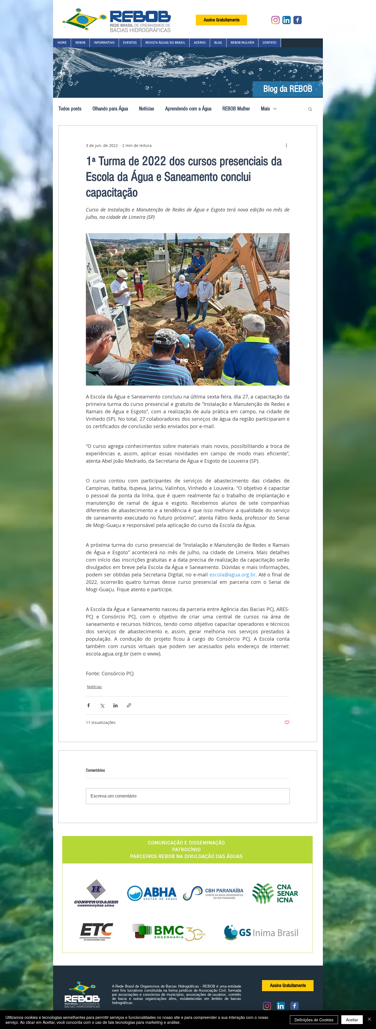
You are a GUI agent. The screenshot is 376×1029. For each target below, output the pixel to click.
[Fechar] (369, 1020)
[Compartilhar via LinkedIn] (115, 705)
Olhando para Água (110, 109)
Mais (265, 109)
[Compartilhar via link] (129, 705)
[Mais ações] (286, 145)
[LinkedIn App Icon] (286, 20)
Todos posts (69, 109)
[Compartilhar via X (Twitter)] (102, 705)
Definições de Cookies (314, 1019)
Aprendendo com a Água (188, 109)
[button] (80, 42)
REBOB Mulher (236, 109)
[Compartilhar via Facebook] (88, 705)
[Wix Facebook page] (297, 20)
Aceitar (352, 1019)
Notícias (146, 109)
